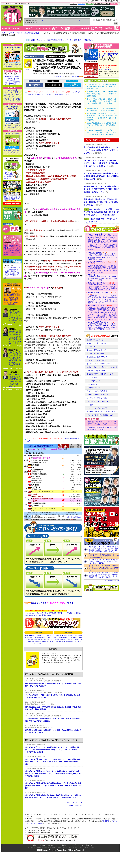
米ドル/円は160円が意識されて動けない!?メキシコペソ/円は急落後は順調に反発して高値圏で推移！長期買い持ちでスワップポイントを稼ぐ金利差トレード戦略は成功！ (12, 299)
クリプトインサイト (85, 847)
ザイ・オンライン (73, 847)
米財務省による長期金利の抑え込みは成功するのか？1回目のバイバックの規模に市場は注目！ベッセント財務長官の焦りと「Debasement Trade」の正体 (15, 337)
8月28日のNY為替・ (10, 84)
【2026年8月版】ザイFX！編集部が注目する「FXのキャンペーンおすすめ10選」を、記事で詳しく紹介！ (102, 86)
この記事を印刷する (57, 76)
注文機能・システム (94, 388)
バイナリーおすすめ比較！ (12, 48)
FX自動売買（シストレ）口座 (98, 401)
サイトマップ (72, 845)
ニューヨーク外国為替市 (12, 82)
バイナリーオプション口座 (97, 408)
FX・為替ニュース (94, 381)
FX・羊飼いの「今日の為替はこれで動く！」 (27, 33)
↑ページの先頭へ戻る (76, 805)
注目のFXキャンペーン (95, 340)
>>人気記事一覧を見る (112, 580)
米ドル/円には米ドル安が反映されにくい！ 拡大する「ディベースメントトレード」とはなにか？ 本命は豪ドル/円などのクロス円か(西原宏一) (104, 568)
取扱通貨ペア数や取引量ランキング (100, 374)
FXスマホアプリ (93, 384)
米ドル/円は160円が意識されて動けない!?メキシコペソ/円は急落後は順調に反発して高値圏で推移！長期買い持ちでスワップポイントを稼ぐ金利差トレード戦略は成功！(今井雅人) (104, 575)
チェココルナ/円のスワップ (97, 357)
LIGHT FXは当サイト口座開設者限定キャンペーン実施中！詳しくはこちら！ (62, 40)
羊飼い (28, 69)
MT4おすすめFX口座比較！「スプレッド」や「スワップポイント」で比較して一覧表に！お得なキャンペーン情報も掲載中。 (102, 132)
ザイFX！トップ (6, 33)
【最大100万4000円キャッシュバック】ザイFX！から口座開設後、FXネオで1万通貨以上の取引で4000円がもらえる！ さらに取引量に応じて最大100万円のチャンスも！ (102, 286)
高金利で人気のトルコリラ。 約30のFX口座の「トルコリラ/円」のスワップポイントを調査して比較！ (102, 94)
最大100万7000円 (12, 134)
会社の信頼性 (92, 377)
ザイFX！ (94, 847)
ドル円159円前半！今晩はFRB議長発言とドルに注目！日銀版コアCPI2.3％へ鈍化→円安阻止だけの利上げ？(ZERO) (104, 561)
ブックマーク (73, 81)
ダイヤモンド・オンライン (49, 847)
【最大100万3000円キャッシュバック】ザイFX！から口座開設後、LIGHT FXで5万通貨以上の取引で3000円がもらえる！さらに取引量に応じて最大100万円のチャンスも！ (102, 325)
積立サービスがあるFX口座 (97, 391)
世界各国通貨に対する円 (12, 76)
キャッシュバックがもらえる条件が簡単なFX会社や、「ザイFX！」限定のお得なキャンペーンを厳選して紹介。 (53, 613)
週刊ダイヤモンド (62, 847)
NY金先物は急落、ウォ (11, 80)
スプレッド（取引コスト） (97, 343)
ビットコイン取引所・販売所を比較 (100, 415)
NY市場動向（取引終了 (11, 78)
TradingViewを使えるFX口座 (97, 394)
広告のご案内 (89, 845)
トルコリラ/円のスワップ (96, 350)
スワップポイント (93, 347)
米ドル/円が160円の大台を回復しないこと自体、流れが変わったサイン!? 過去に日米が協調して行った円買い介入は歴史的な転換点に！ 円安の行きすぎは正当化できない (15, 358)
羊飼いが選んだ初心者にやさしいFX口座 (102, 367)
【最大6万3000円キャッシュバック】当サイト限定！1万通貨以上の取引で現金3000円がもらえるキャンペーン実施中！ (103, 277)
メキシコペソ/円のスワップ (97, 353)
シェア (35, 81)
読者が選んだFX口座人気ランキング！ (101, 412)
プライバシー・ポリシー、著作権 (57, 845)
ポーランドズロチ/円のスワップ (98, 364)
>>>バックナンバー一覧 (75, 802)
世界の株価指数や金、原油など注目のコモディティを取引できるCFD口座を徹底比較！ (101, 125)
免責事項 (35, 845)
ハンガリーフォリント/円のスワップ (100, 360)
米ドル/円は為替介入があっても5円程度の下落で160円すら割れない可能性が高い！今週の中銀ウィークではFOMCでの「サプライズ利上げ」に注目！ (15, 380)
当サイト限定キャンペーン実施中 (12, 91)
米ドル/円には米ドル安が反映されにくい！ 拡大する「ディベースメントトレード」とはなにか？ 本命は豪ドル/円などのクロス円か (15, 317)
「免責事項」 (106, 821)
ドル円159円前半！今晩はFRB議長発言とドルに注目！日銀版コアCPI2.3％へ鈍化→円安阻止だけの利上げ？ (12, 271)
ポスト (54, 81)
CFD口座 (90, 405)
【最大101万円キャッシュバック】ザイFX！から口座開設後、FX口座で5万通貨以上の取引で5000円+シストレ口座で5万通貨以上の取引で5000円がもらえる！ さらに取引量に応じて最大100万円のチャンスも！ (102, 298)
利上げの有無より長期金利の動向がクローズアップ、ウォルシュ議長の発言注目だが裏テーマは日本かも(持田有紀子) (104, 555)
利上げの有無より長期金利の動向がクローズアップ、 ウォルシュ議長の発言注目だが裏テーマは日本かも (12, 250)
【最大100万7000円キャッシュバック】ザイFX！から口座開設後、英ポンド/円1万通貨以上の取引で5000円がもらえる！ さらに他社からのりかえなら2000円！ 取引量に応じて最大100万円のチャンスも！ (102, 267)
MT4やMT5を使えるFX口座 (97, 398)
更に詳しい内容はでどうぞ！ (49, 603)
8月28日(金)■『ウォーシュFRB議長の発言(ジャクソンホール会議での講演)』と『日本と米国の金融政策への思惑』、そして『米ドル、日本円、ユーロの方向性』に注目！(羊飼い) (104, 549)
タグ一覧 (80, 845)
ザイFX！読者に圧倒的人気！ (12, 108)
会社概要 (42, 845)
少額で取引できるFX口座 (96, 371)
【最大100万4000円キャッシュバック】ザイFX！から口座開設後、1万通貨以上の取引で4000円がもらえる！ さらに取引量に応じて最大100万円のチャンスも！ (102, 255)
